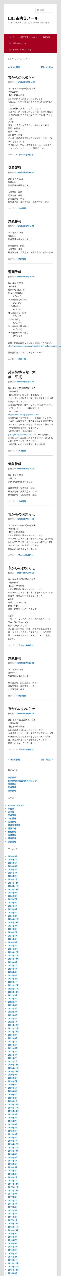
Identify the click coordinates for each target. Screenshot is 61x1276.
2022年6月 (13, 1005)
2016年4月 (13, 1249)
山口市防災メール (23, 18)
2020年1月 (13, 1101)
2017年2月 (13, 1216)
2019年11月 (13, 1107)
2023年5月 (13, 972)
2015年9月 (13, 1273)
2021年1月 (13, 1061)
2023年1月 (13, 981)
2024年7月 (13, 932)
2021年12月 (13, 1024)
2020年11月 (13, 1068)
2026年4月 (13, 869)
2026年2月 (13, 875)
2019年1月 (13, 1140)
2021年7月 (13, 1041)
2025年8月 (13, 895)
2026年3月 (13, 872)
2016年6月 (13, 1243)
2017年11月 (13, 1187)
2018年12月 (13, 1144)
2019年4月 (13, 1130)
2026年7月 (13, 859)
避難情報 (12, 831)
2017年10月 (13, 1190)
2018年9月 (13, 1154)
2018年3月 (13, 1173)
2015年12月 (13, 1263)
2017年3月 (13, 1213)
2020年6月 (13, 1084)
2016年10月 (13, 1230)
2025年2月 (13, 915)
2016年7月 (13, 1240)
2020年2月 (13, 1097)
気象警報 (14, 167)
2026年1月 (13, 879)
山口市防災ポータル (17, 43)
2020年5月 (13, 1087)
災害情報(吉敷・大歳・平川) (22, 374)
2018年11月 (13, 1147)
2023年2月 (13, 978)
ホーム (11, 37)
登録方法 (46, 37)
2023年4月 (13, 975)
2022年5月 (13, 1008)
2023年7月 (13, 965)
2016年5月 (13, 1246)
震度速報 (12, 841)
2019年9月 (13, 1114)
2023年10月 (13, 958)
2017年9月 (13, 1193)
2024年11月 (13, 919)
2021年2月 (13, 1058)
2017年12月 (13, 1183)
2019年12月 (13, 1104)
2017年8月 (13, 1196)
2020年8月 (13, 1077)
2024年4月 (13, 942)
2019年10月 (13, 1110)
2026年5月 (13, 866)
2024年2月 (13, 948)
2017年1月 (13, 1220)
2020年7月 (13, 1081)
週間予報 (14, 271)
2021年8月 (13, 1038)
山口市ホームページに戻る (20, 49)
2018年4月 (13, 1170)
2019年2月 (13, 1137)
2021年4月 (13, 1051)
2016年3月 (13, 1253)
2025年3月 (13, 912)
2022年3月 (13, 1015)
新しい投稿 (47, 67)
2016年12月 (13, 1223)
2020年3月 (13, 1094)
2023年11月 (13, 955)
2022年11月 (13, 988)
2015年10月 (13, 1269)
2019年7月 (13, 1120)
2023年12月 (13, 952)
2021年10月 (13, 1031)
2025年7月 (13, 899)
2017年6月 (13, 1203)
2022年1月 (13, 1021)
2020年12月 (13, 1064)
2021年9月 (13, 1034)
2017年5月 (13, 1207)
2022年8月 (13, 998)
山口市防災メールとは (28, 37)
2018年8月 (13, 1157)
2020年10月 (13, 1071)
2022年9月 (13, 995)
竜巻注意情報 (14, 825)
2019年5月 (13, 1127)
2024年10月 (13, 922)
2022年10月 (13, 991)
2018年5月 (13, 1167)
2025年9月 (13, 892)
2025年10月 (13, 889)
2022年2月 (13, 1018)
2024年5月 (13, 938)
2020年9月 (13, 1074)
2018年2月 (13, 1177)
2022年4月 (13, 1011)
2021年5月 (13, 1048)
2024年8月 (13, 928)
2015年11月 (13, 1266)
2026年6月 (13, 862)
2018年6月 (13, 1163)
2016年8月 (13, 1236)
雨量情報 (12, 783)
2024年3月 (13, 945)
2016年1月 (13, 1259)
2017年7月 (13, 1200)
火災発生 (12, 777)
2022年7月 (13, 1001)
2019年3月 (13, 1134)
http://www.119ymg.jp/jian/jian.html (24, 414)
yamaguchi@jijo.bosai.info (20, 434)
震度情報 (12, 838)
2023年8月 (13, 962)
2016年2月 (13, 1256)
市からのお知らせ (21, 77)
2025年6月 (13, 902)
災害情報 (22, 450)
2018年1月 (13, 1180)
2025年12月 (13, 882)
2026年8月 (13, 856)
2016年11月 (13, 1226)
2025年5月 (13, 905)
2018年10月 (13, 1150)
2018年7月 (13, 1160)
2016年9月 (13, 1233)
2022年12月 (13, 985)
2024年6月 (13, 935)
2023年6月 (13, 968)
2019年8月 (13, 1117)
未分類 (11, 808)
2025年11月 (13, 886)
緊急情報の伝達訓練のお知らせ (22, 780)
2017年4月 (13, 1210)
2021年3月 (13, 1054)
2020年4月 (13, 1091)
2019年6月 (13, 1124)
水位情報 (12, 818)
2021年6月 (13, 1044)
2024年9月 (13, 925)
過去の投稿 (14, 67)
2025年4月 (13, 909)
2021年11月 (13, 1028)
